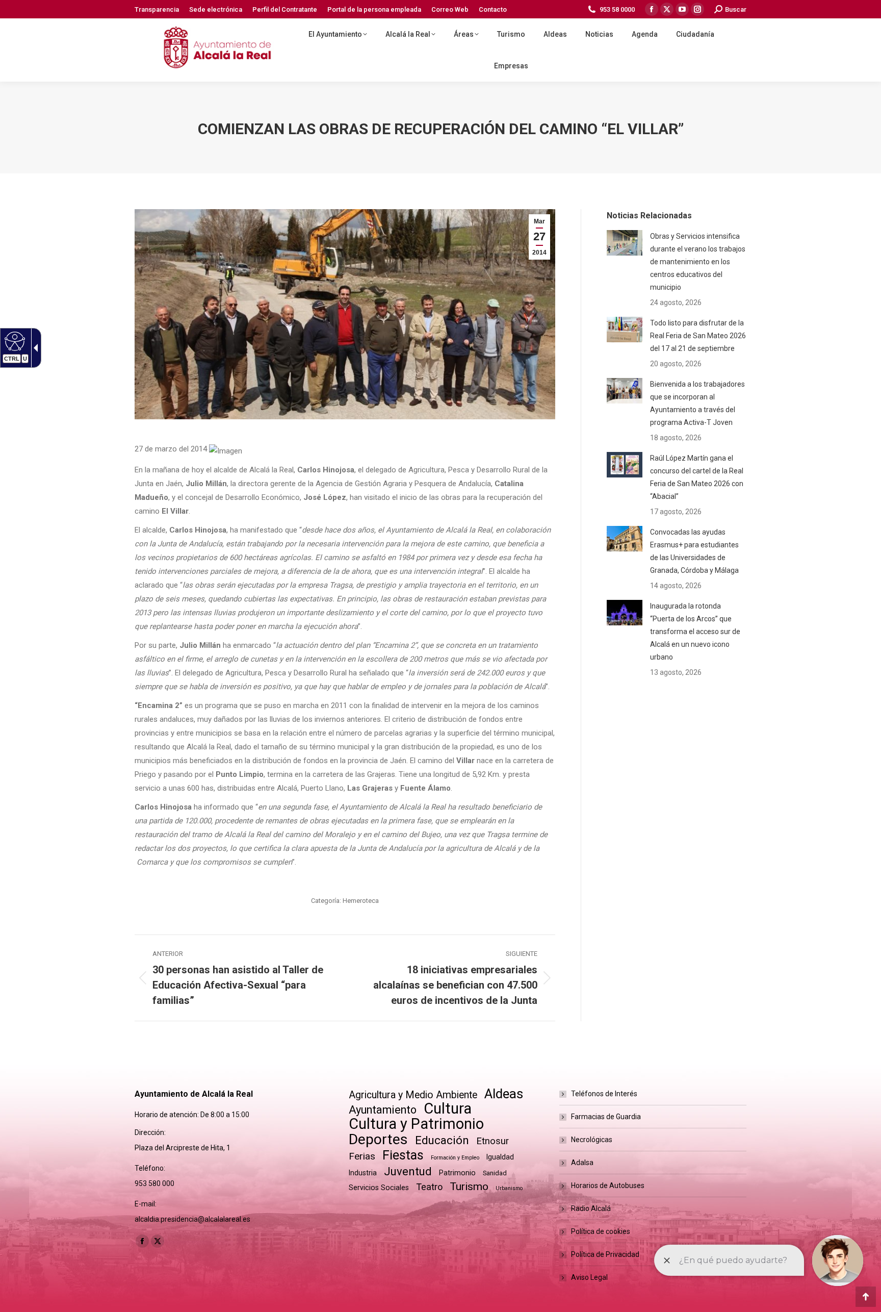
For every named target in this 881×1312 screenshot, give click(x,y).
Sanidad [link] (495, 1173)
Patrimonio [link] (457, 1173)
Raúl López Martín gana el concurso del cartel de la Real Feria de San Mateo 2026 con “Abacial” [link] (696, 477)
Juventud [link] (408, 1171)
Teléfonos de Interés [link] (604, 1094)
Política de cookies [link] (600, 1231)
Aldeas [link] (503, 1094)
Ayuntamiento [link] (383, 1109)
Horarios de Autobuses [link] (607, 1185)
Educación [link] (442, 1140)
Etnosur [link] (492, 1141)
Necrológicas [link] (591, 1140)
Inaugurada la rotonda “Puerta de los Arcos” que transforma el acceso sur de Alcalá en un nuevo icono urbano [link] (695, 631)
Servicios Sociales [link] (379, 1187)
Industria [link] (363, 1173)
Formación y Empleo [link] (455, 1157)
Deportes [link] (378, 1139)
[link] (157, 9)
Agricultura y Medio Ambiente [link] (413, 1095)
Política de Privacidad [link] (605, 1254)
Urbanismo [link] (509, 1188)
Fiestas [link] (403, 1155)
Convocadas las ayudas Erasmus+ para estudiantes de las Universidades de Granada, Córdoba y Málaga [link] (694, 551)
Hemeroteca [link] (361, 900)
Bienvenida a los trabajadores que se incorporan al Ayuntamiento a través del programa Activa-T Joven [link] (697, 403)
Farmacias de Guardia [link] (606, 1117)
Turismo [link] (469, 1186)
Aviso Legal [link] (589, 1277)
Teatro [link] (429, 1186)
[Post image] (624, 243)
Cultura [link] (448, 1108)
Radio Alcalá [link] (591, 1208)
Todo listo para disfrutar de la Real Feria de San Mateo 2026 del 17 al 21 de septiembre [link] (698, 335)
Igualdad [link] (500, 1157)
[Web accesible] (14, 341)
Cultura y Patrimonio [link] (416, 1124)
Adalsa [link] (582, 1162)
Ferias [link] (362, 1156)
